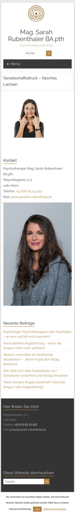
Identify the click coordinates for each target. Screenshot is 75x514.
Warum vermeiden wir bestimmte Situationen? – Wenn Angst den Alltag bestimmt (31, 359)
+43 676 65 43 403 (29, 191)
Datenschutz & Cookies (54, 509)
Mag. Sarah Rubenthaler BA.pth (36, 35)
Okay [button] (37, 509)
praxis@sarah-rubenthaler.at (31, 197)
